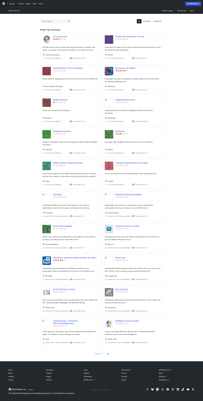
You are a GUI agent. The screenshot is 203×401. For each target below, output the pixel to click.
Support (86, 373)
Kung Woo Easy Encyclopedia (128, 194)
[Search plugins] (69, 21)
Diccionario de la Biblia (125, 68)
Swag (124, 380)
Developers (88, 376)
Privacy (11, 380)
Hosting (11, 376)
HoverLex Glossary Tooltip (127, 226)
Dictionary (119, 131)
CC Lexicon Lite (60, 36)
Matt (161, 373)
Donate (124, 376)
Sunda (31, 390)
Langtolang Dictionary (125, 100)
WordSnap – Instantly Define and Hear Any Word (74, 258)
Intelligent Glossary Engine (127, 321)
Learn (86, 370)
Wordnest (57, 194)
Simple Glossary (60, 100)
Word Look (120, 258)
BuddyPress (164, 380)
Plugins (48, 376)
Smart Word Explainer (63, 226)
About (10, 370)
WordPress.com (165, 370)
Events (123, 373)
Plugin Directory (14, 11)
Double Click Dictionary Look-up (129, 36)
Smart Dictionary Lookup (64, 289)
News (10, 373)
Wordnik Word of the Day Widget (68, 68)
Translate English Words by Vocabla (131, 163)
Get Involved (125, 370)
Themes (49, 373)
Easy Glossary (121, 289)
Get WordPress (193, 4)
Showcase (49, 370)
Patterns (49, 380)
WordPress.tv (89, 380)
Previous (98, 354)
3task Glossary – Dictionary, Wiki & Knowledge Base (65, 322)
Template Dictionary (62, 131)
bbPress (163, 376)
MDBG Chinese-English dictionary (68, 163)
